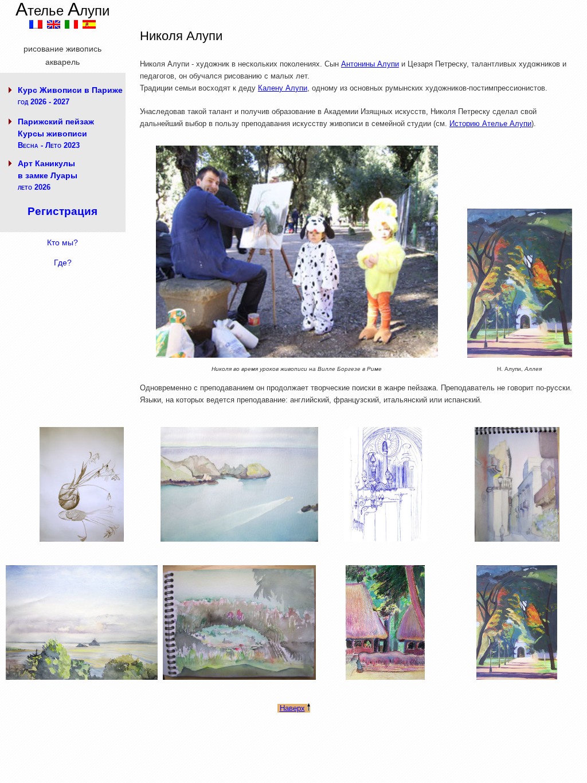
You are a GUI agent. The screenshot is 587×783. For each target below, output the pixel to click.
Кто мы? (62, 242)
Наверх (292, 708)
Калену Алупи (282, 88)
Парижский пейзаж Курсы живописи (56, 133)
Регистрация (62, 211)
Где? (63, 262)
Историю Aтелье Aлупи (490, 123)
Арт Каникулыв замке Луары (47, 175)
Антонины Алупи (370, 64)
